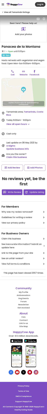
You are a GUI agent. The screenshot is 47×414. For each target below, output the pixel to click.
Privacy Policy (23, 386)
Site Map (23, 326)
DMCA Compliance (23, 396)
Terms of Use (23, 391)
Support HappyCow (23, 401)
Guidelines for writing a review (17, 217)
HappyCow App (23, 332)
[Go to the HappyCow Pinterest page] (29, 372)
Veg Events (23, 298)
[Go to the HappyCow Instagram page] (36, 372)
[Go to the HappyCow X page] (23, 372)
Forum (23, 301)
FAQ (23, 317)
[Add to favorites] (43, 19)
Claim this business (16, 157)
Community (24, 288)
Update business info (17, 148)
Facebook (34, 75)
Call (12, 75)
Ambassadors (23, 295)
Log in (40, 4)
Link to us (23, 323)
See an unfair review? (12, 258)
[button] (23, 90)
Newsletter (23, 304)
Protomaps (19, 102)
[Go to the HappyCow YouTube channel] (17, 372)
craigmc (10, 145)
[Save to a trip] (38, 19)
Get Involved (23, 307)
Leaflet (11, 102)
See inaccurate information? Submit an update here (22, 246)
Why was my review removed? (17, 211)
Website (24, 75)
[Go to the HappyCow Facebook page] (11, 372)
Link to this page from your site (17, 252)
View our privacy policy (13, 222)
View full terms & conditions (16, 263)
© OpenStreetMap (32, 102)
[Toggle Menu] (3, 4)
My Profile (23, 292)
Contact (23, 320)
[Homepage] (14, 4)
